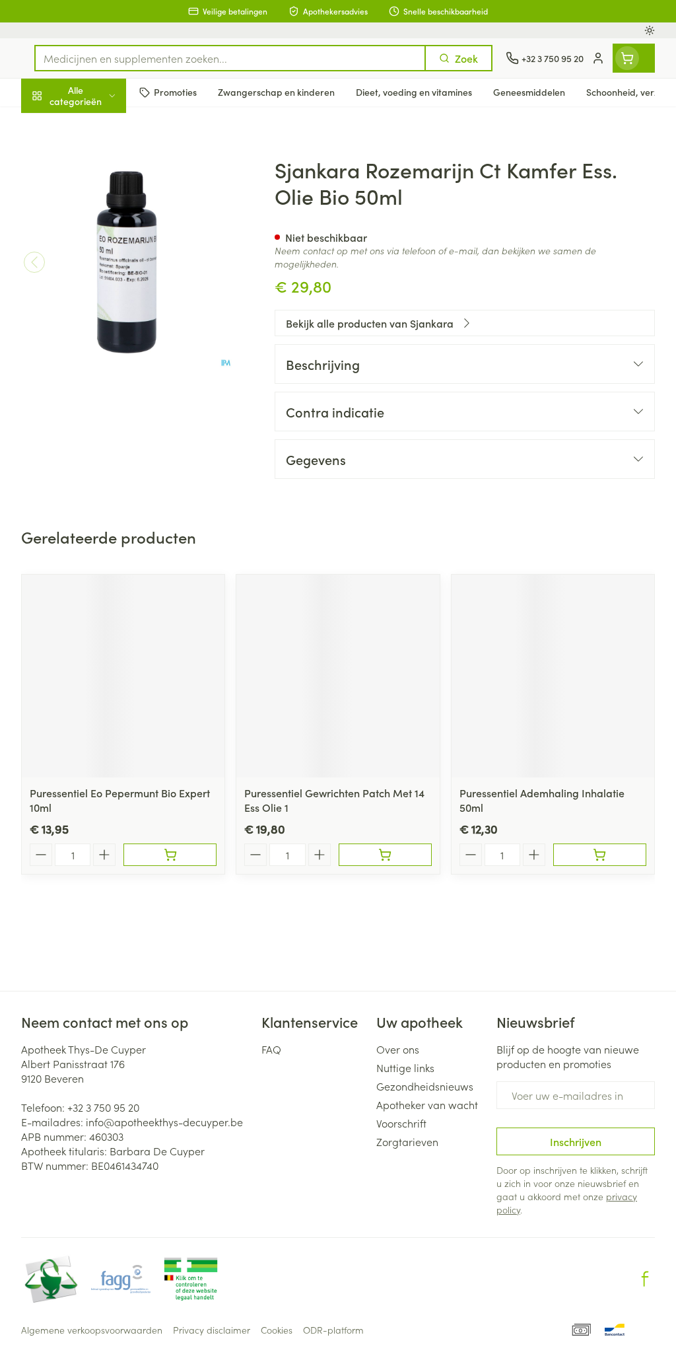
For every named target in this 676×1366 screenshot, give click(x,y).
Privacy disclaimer (211, 1329)
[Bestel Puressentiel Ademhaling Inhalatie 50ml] (599, 855)
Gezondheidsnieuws (424, 1086)
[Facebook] (645, 1279)
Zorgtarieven (407, 1141)
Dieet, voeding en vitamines (106, 201)
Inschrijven (575, 1141)
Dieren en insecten (106, 376)
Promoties (56, 123)
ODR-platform (333, 1329)
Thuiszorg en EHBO (106, 344)
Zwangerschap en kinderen (106, 244)
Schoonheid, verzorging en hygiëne (106, 159)
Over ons (397, 1049)
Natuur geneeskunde (106, 312)
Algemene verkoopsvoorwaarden (91, 1329)
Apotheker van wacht (427, 1104)
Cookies (276, 1329)
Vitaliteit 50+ (106, 280)
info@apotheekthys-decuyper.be (164, 1121)
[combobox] (230, 58)
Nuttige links (405, 1067)
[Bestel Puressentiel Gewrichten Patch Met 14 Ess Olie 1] (385, 855)
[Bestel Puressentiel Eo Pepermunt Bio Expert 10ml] (170, 855)
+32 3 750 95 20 (103, 1107)
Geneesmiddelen (106, 407)
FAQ (271, 1049)
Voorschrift (401, 1123)
